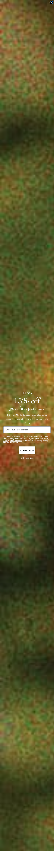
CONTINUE (27, 450)
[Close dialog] (51, 2)
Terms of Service (16, 441)
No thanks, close (27, 458)
